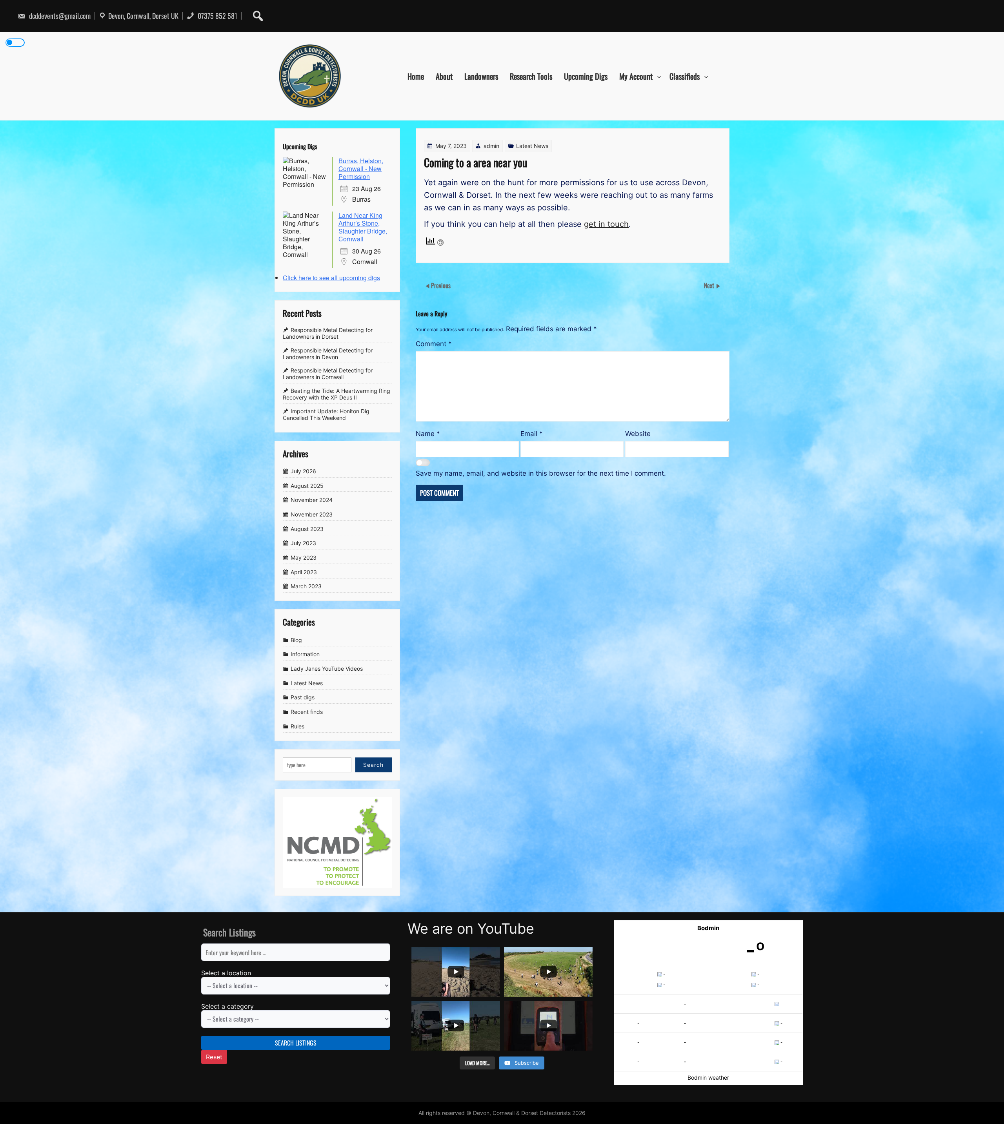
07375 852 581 (216, 16)
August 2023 (307, 529)
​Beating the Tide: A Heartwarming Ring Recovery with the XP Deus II (336, 394)
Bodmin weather (708, 1077)
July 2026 (303, 471)
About (444, 76)
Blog (296, 640)
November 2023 (312, 514)
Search (373, 764)
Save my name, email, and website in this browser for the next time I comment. (541, 473)
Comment (434, 344)
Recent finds (307, 711)
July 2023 (303, 543)
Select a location (226, 973)
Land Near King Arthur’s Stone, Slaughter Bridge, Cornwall (362, 227)
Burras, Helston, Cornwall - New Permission (360, 168)
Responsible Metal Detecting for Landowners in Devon (328, 353)
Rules (297, 726)
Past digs (303, 697)
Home (415, 76)
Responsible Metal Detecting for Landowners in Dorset (328, 333)
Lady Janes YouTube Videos (327, 668)
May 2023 (303, 557)
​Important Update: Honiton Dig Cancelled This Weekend (326, 414)
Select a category (227, 1006)
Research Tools (531, 76)
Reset (214, 1057)
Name (428, 434)
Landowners (481, 76)
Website (638, 434)
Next (710, 285)
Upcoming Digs (585, 76)
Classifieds (684, 76)
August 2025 (307, 485)
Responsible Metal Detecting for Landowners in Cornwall (328, 374)
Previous (441, 285)
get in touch (606, 224)
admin (491, 145)
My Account (636, 76)
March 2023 (306, 586)
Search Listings (295, 1042)
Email (531, 434)
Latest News (532, 145)
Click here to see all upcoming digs (331, 277)
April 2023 (304, 572)
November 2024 (312, 499)
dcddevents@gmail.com (59, 16)
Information (305, 654)
